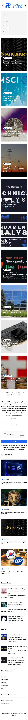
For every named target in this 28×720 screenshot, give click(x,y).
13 (23, 392)
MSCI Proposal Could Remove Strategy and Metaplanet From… (11, 98)
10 (18, 392)
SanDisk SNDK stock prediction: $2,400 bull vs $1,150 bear (12, 346)
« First (7, 392)
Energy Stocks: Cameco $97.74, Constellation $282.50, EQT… (13, 169)
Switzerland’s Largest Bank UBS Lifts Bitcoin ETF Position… (13, 381)
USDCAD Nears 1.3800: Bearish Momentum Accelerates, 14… (11, 204)
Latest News (4, 685)
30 (9, 394)
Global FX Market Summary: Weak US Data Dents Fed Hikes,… (13, 240)
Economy (3, 676)
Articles (6, 28)
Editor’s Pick (4, 679)
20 (7, 394)
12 (21, 392)
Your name (14, 418)
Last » (19, 394)
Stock (2, 688)
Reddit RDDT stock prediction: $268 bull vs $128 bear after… (13, 275)
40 (11, 394)
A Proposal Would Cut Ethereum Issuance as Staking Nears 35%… (14, 134)
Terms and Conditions (7, 700)
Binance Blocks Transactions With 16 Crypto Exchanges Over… (13, 63)
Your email (14, 425)
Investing (3, 682)
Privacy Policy (5, 703)
